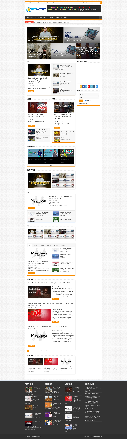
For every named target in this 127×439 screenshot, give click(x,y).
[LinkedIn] (89, 3)
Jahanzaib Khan (29, 2)
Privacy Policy (61, 2)
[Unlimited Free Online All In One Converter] (74, 8)
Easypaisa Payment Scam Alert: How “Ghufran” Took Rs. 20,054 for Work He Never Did (51, 368)
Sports (42, 245)
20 (44, 350)
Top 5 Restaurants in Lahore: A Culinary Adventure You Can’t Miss (87, 53)
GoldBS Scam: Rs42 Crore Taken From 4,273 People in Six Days (49, 283)
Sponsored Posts (37, 2)
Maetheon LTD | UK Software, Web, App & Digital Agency (45, 22)
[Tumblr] (90, 3)
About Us (44, 2)
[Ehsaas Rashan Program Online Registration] (28, 415)
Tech (28, 193)
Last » (52, 350)
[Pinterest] (87, 3)
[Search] (101, 3)
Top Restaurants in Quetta (67, 137)
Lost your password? (83, 103)
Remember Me (89, 100)
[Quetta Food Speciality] (28, 407)
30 (46, 350)
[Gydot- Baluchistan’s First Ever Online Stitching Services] (28, 389)
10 (41, 350)
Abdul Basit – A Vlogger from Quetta (57, 422)
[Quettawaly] (36, 9)
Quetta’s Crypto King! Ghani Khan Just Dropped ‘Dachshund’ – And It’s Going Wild (38, 80)
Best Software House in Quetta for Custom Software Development (66, 67)
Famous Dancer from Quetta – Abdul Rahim (57, 414)
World (28, 62)
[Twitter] (86, 3)
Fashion (29, 99)
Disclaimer (55, 2)
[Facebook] (83, 86)
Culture (56, 245)
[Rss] (83, 3)
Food (53, 99)
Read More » (31, 91)
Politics (63, 245)
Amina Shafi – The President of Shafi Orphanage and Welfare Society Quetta (42, 131)
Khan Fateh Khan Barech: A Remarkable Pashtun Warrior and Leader (38, 55)
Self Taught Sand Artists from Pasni (56, 398)
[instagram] (92, 3)
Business (49, 245)
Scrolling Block (31, 146)
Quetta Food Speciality (36, 406)
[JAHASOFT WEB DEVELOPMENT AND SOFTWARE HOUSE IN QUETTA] (28, 423)
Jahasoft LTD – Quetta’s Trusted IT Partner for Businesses (65, 214)
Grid (28, 226)
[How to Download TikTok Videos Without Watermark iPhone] (28, 398)
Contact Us (49, 2)
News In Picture (31, 170)
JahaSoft (100, 436)
